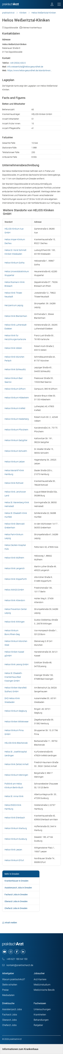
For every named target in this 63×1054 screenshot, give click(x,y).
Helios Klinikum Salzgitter (16, 440)
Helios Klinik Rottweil (14, 483)
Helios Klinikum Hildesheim (17, 397)
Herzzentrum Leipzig (14, 305)
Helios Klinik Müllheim (14, 558)
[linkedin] (23, 951)
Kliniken (23, 13)
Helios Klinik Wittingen (15, 622)
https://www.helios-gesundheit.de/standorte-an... (29, 70)
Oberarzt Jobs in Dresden (16, 901)
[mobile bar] (59, 4)
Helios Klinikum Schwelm (16, 451)
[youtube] (4, 951)
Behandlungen (41, 1019)
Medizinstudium (42, 984)
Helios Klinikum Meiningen (16, 775)
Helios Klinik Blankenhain (16, 316)
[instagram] (10, 951)
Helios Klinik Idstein (13, 348)
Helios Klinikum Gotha (14, 263)
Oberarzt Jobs (9, 1019)
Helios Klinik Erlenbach (15, 817)
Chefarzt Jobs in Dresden (16, 908)
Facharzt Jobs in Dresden (16, 894)
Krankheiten (40, 1014)
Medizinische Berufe (44, 990)
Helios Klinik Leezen (13, 849)
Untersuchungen (42, 1009)
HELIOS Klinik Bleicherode (16, 743)
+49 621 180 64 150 (16, 959)
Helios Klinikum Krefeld (15, 408)
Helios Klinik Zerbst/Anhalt (17, 764)
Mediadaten (8, 995)
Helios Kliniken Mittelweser (17, 721)
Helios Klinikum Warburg (16, 828)
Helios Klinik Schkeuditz (15, 369)
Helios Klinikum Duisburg (16, 839)
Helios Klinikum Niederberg (17, 419)
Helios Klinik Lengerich (15, 568)
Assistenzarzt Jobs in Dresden (18, 887)
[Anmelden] (52, 5)
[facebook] (17, 951)
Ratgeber (38, 1025)
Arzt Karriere (40, 979)
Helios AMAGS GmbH (14, 590)
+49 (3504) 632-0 (18, 63)
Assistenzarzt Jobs (12, 1009)
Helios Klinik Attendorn (15, 600)
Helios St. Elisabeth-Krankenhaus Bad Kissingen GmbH (13, 677)
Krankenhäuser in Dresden (16, 881)
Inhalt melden (11, 922)
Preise (5, 990)
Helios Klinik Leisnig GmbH (16, 664)
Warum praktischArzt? (13, 979)
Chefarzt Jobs (9, 1025)
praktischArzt (8, 13)
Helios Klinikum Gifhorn (15, 389)
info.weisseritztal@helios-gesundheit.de (25, 66)
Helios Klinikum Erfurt (14, 860)
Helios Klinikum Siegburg (16, 711)
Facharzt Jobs (9, 1014)
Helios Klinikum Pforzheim (16, 429)
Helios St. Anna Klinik (14, 796)
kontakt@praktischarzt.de (19, 965)
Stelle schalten (9, 984)
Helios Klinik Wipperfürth (16, 579)
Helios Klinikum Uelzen (15, 461)
